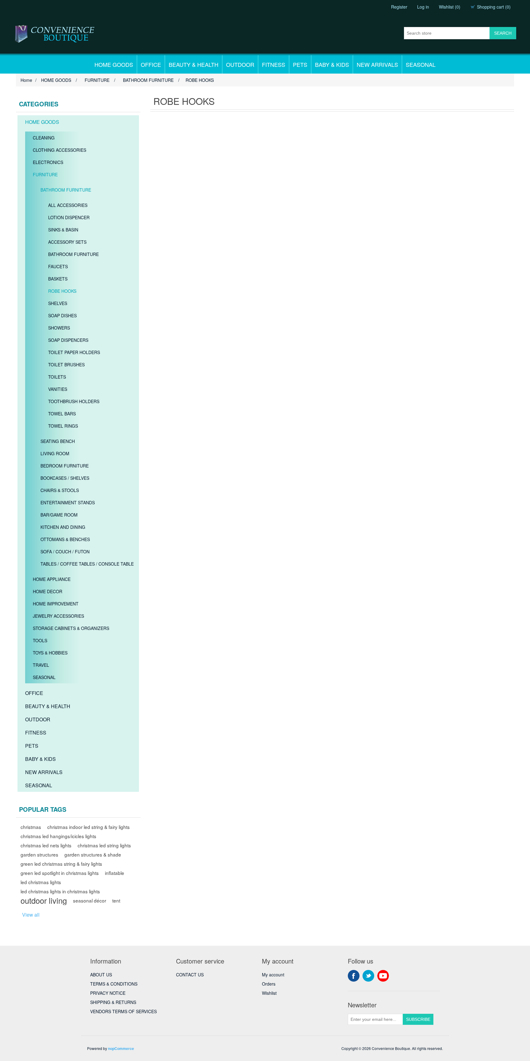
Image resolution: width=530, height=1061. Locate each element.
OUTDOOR (240, 64)
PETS (300, 64)
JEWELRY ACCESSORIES (58, 616)
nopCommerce (121, 1048)
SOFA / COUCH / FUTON (65, 551)
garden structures (39, 854)
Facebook (353, 976)
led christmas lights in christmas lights (60, 891)
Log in (423, 7)
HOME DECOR (47, 591)
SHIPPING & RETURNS (113, 1002)
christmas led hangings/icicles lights (58, 836)
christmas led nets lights (46, 845)
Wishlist (269, 993)
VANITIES (57, 389)
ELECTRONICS (48, 162)
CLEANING (44, 138)
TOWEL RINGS (63, 426)
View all (31, 914)
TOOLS (40, 640)
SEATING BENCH (57, 441)
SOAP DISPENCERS (68, 340)
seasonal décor (89, 900)
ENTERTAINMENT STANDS (67, 502)
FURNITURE (45, 174)
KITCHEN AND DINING (62, 527)
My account (273, 974)
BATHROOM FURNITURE (65, 190)
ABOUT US (101, 974)
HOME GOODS (113, 64)
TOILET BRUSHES (66, 364)
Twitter (368, 976)
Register (399, 7)
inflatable (114, 872)
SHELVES (57, 303)
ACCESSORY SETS (67, 242)
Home (26, 80)
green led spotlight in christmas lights (60, 872)
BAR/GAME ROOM (59, 515)
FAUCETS (58, 266)
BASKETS (57, 279)
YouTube (383, 976)
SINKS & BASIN (63, 230)
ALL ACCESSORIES (67, 205)
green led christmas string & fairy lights (61, 863)
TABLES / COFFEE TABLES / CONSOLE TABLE (87, 564)
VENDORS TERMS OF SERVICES (123, 1011)
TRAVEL (41, 665)
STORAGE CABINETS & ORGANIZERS (71, 628)
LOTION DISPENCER (69, 217)
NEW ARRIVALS (377, 64)
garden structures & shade (92, 854)
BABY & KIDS (332, 64)
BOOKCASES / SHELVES (64, 478)
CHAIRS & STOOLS (59, 490)
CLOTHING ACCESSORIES (59, 150)
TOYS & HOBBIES (50, 653)
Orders (268, 984)
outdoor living (44, 900)
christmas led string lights (104, 845)
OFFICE (151, 64)
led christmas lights (41, 882)
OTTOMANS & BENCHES (65, 539)
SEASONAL (421, 64)
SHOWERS (59, 328)
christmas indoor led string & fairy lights (88, 826)
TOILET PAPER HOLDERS (74, 352)
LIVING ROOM (54, 453)
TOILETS (57, 377)
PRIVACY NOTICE (107, 993)
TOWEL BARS (62, 413)
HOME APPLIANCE (52, 579)
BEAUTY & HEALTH (193, 64)
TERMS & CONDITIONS (113, 984)
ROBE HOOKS (62, 291)
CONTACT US (190, 974)
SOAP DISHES (62, 315)
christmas (31, 826)
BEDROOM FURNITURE (64, 466)
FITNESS (273, 64)
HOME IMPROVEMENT (56, 604)
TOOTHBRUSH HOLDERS (73, 401)
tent (116, 900)
